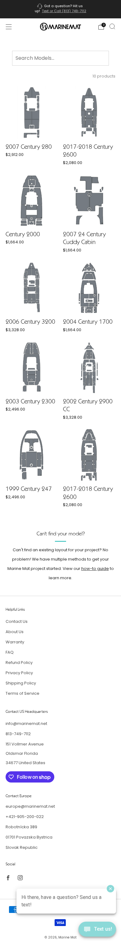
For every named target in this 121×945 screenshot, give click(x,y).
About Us (15, 632)
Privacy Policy (19, 673)
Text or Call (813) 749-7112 (64, 10)
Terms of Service (22, 693)
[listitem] (61, 9)
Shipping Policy (21, 683)
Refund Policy (19, 662)
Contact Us (17, 621)
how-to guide (95, 568)
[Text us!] (97, 931)
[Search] (112, 26)
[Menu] (9, 27)
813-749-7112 (18, 734)
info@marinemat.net (26, 723)
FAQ (10, 652)
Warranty (15, 642)
